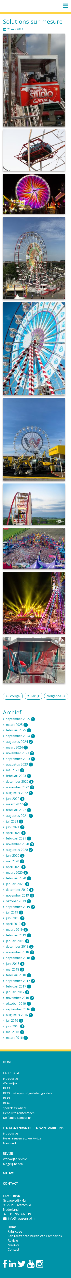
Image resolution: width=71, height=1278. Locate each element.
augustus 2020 (19, 850)
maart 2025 (16, 724)
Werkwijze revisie (15, 1159)
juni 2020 (14, 855)
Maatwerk (10, 1143)
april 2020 (15, 867)
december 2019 (19, 889)
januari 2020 (17, 884)
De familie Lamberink (17, 1118)
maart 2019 (16, 929)
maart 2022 (16, 804)
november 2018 (19, 952)
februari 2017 (18, 986)
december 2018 (19, 946)
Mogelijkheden (13, 1164)
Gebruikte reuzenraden (19, 1113)
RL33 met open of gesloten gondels (27, 1093)
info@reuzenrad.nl (21, 1218)
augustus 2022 (19, 793)
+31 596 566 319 (19, 1214)
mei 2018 (14, 969)
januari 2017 (17, 992)
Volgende (54, 696)
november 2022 (19, 787)
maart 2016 (16, 1037)
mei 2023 (14, 770)
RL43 (6, 1098)
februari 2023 (18, 776)
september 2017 (20, 981)
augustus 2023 (19, 764)
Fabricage (15, 1231)
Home (7, 1062)
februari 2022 (18, 810)
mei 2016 (14, 1032)
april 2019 (15, 924)
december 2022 (19, 781)
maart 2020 (16, 872)
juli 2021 (14, 821)
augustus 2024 (19, 741)
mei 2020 (14, 861)
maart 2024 (16, 747)
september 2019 (20, 907)
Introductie (10, 1078)
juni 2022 (14, 798)
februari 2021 (18, 838)
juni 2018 (14, 963)
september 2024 (20, 736)
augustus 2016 (19, 1015)
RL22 (6, 1088)
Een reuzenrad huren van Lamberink (35, 1236)
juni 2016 (14, 1026)
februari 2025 (18, 730)
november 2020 (19, 844)
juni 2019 (14, 918)
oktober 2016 (18, 1003)
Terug (34, 696)
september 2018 (20, 958)
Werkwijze (10, 1083)
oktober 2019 (18, 901)
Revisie (13, 1240)
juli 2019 (14, 912)
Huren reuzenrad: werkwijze (22, 1138)
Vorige (14, 696)
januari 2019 (17, 941)
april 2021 (15, 833)
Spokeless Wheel (14, 1108)
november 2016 (19, 998)
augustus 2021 (19, 815)
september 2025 (20, 719)
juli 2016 (14, 1020)
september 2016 (20, 1009)
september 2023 (20, 759)
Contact (10, 1183)
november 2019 (19, 895)
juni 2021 (14, 827)
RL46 (6, 1103)
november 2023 (19, 753)
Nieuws (9, 1173)
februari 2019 (18, 935)
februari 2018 (18, 975)
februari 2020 (18, 878)
